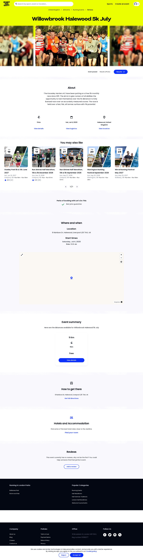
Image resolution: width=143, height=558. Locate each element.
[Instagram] (115, 537)
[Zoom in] (121, 254)
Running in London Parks (20, 485)
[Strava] (120, 537)
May (119, 149)
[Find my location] (121, 261)
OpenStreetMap (108, 302)
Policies (44, 529)
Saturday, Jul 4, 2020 (71, 241)
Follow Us (107, 529)
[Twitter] (110, 537)
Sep (64, 149)
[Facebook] (105, 537)
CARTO (99, 302)
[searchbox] (43, 4)
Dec (36, 149)
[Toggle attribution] (121, 302)
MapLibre (92, 302)
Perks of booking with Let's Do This (71, 200)
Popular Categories (80, 485)
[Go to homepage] (7, 4)
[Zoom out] (121, 257)
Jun (9, 149)
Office (74, 529)
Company (14, 529)
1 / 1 (71, 186)
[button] (71, 278)
